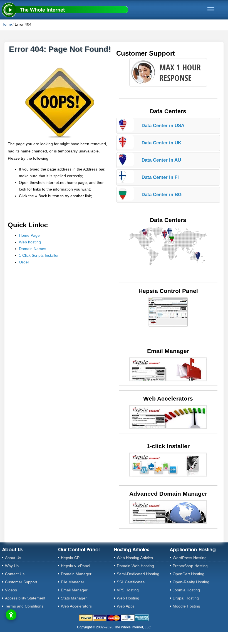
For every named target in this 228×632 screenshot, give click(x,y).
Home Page (29, 235)
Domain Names (32, 248)
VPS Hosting (128, 590)
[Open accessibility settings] (11, 614)
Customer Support (21, 582)
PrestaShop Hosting (190, 566)
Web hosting (30, 242)
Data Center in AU (161, 160)
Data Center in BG (162, 194)
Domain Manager (76, 574)
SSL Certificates (131, 582)
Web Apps (126, 606)
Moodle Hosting (186, 606)
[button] (210, 9)
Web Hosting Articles (135, 558)
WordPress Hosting (190, 558)
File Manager (72, 582)
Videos (11, 590)
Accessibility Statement (25, 598)
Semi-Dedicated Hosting (138, 574)
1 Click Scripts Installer (39, 255)
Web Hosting (128, 598)
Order (24, 262)
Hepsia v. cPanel (75, 566)
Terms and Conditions (24, 606)
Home (6, 24)
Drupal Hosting (186, 598)
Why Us (12, 566)
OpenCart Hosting (188, 574)
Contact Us (14, 574)
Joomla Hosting (186, 590)
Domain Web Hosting (135, 566)
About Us (13, 558)
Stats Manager (74, 598)
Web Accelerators (76, 606)
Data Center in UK (161, 142)
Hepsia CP (70, 558)
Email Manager (74, 590)
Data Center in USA (163, 125)
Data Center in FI (160, 177)
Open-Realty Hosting (191, 582)
